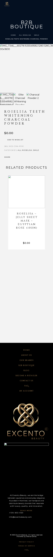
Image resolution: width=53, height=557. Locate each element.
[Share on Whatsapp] (24, 157)
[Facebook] (5, 524)
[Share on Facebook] (13, 157)
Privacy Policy (26, 542)
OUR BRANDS (27, 360)
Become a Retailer (26, 375)
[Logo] (7, 4)
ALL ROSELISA (25, 35)
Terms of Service (26, 546)
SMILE (36, 35)
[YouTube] (21, 524)
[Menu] (46, 4)
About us (26, 355)
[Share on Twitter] (17, 157)
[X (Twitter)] (16, 524)
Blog (26, 370)
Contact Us (26, 381)
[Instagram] (10, 524)
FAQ (26, 386)
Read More (26, 510)
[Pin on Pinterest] (21, 157)
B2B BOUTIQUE (26, 365)
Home (13, 35)
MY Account (26, 391)
